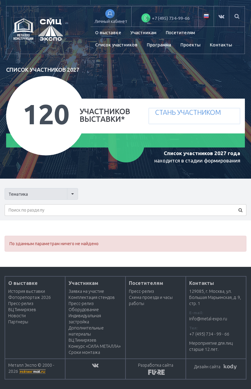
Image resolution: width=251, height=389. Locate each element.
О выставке (108, 32)
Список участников (116, 44)
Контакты (221, 44)
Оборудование (84, 309)
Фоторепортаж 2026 (29, 297)
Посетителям (180, 32)
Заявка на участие (86, 291)
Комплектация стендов (92, 297)
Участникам (143, 32)
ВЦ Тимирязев (22, 309)
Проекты (190, 44)
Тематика (18, 194)
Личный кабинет (111, 21)
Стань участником (188, 112)
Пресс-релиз (20, 303)
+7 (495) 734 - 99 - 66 (209, 334)
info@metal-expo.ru (208, 318)
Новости (17, 315)
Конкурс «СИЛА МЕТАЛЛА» (95, 346)
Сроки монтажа (84, 352)
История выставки (26, 291)
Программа (159, 44)
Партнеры (18, 321)
